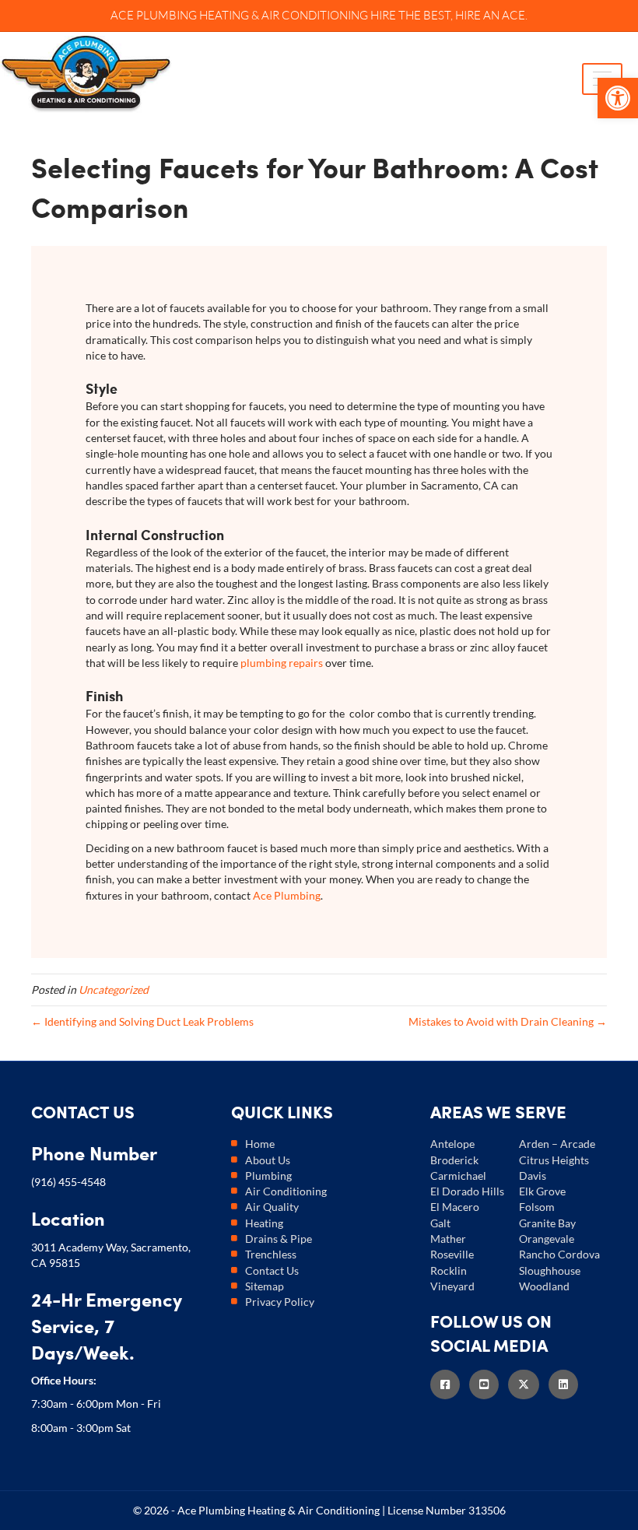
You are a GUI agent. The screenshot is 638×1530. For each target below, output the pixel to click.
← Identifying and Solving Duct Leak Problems (142, 1021)
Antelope (452, 1143)
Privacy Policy (279, 1301)
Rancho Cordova (559, 1254)
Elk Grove (542, 1191)
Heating (264, 1223)
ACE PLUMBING (153, 15)
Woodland (544, 1286)
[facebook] (449, 1384)
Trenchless (270, 1254)
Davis (532, 1175)
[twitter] (528, 1384)
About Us (267, 1160)
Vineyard (452, 1286)
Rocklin (448, 1270)
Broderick (454, 1160)
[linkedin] (568, 1384)
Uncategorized (114, 989)
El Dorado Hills (467, 1191)
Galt (440, 1223)
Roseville (452, 1254)
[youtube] (488, 1384)
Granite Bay (547, 1223)
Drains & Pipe (278, 1238)
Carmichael (458, 1175)
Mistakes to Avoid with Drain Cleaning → (507, 1021)
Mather (448, 1238)
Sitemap (264, 1286)
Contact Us (272, 1270)
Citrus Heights (554, 1160)
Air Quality (272, 1206)
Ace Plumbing (287, 895)
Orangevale (546, 1238)
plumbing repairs (281, 662)
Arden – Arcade (557, 1143)
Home (260, 1143)
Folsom (537, 1206)
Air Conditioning (286, 1191)
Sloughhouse (549, 1270)
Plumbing (268, 1175)
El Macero (454, 1206)
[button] (618, 98)
